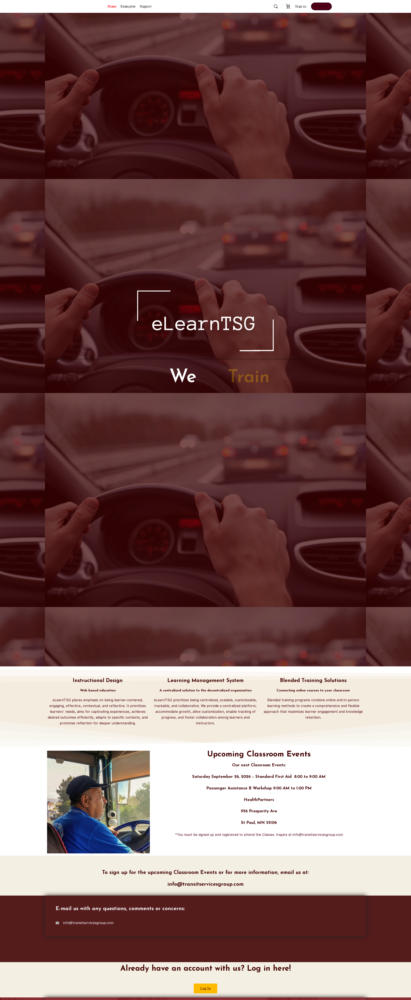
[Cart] (288, 6)
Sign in (300, 6)
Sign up (321, 6)
